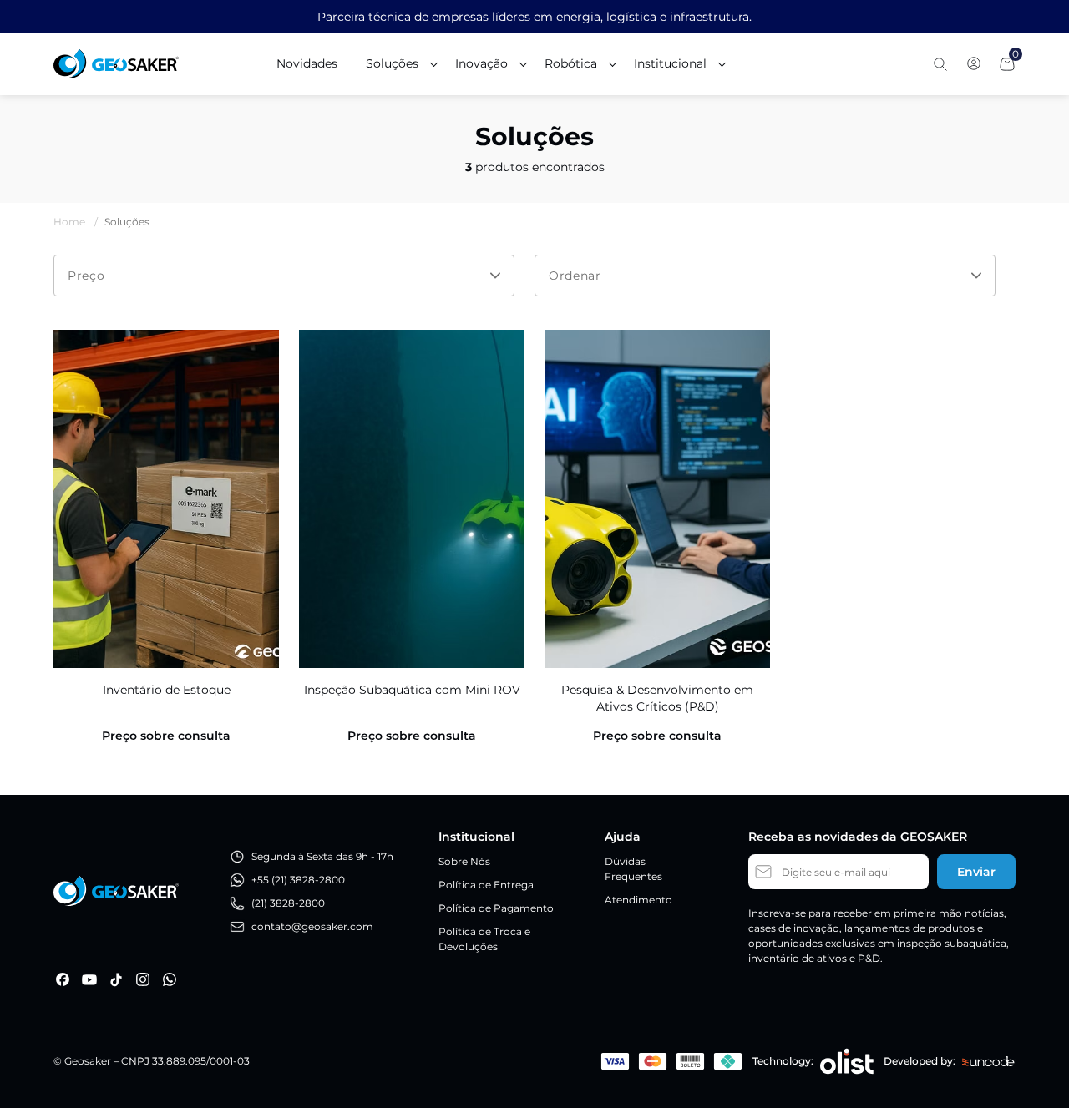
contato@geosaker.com (312, 926)
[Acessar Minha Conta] (973, 68)
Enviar (976, 871)
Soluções (392, 63)
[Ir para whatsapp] (169, 979)
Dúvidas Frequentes (633, 869)
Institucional (670, 63)
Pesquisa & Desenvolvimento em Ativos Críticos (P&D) (657, 698)
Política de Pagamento (496, 908)
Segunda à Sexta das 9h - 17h (322, 856)
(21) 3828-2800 (288, 903)
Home (75, 221)
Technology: (782, 1061)
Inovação (481, 63)
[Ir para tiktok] (116, 979)
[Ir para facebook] (62, 979)
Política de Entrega (486, 884)
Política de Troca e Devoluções (484, 939)
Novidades (306, 63)
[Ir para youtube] (89, 979)
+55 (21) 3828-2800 (298, 879)
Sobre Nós (464, 861)
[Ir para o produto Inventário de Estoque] (166, 499)
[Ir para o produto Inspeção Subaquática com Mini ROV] (411, 499)
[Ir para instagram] (143, 979)
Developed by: (919, 1061)
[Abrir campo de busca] (940, 64)
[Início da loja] (116, 64)
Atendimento (638, 899)
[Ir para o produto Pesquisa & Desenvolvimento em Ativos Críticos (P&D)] (657, 499)
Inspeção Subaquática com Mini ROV (412, 689)
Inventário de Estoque (167, 689)
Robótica (571, 63)
